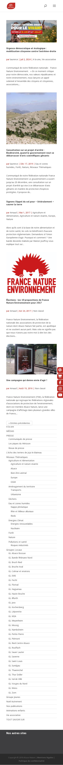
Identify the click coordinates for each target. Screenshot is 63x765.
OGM (13, 482)
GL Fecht (12, 580)
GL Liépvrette (15, 611)
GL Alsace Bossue (17, 553)
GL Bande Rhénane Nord (20, 557)
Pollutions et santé (17, 541)
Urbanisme (16, 494)
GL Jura (11, 602)
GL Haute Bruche (16, 593)
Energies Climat (15, 520)
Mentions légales (45, 757)
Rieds (13, 515)
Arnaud (13, 212)
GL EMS (12, 575)
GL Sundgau (14, 665)
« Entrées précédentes (19, 423)
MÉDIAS (10, 431)
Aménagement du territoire (21, 486)
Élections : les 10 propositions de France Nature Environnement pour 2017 (27, 301)
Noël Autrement (14, 701)
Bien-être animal (19, 473)
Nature (25, 167)
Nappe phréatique (19, 507)
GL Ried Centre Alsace (19, 643)
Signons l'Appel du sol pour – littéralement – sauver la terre (30, 203)
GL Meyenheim (15, 620)
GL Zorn (12, 692)
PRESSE (10, 435)
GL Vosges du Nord (17, 683)
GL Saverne (13, 656)
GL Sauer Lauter (16, 652)
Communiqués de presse (20, 439)
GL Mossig (13, 625)
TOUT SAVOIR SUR (15, 719)
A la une (37, 59)
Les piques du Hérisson (19, 443)
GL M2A (12, 616)
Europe (51, 215)
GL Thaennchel (15, 670)
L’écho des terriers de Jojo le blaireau (24, 452)
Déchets (12, 499)
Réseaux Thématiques (40, 167)
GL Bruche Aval (15, 566)
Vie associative (49, 59)
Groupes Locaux (14, 549)
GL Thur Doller (15, 674)
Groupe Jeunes (13, 697)
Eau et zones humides (19, 503)
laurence (14, 59)
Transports (16, 490)
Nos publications (14, 706)
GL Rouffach (14, 647)
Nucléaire (15, 528)
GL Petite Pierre (16, 634)
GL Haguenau (15, 589)
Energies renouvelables (22, 523)
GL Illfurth (13, 598)
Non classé (38, 310)
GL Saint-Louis (15, 661)
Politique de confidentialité (31, 761)
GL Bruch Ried (15, 562)
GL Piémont (14, 638)
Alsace (14, 468)
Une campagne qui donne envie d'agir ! (26, 380)
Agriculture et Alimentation (21, 460)
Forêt (18, 167)
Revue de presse (16, 448)
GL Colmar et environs (19, 571)
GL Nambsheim (15, 629)
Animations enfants (15, 710)
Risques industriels (19, 545)
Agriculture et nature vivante (33, 215)
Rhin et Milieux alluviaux (22, 511)
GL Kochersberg (16, 607)
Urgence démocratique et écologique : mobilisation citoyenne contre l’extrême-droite (31, 49)
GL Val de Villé (15, 679)
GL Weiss (12, 688)
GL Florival (13, 584)
